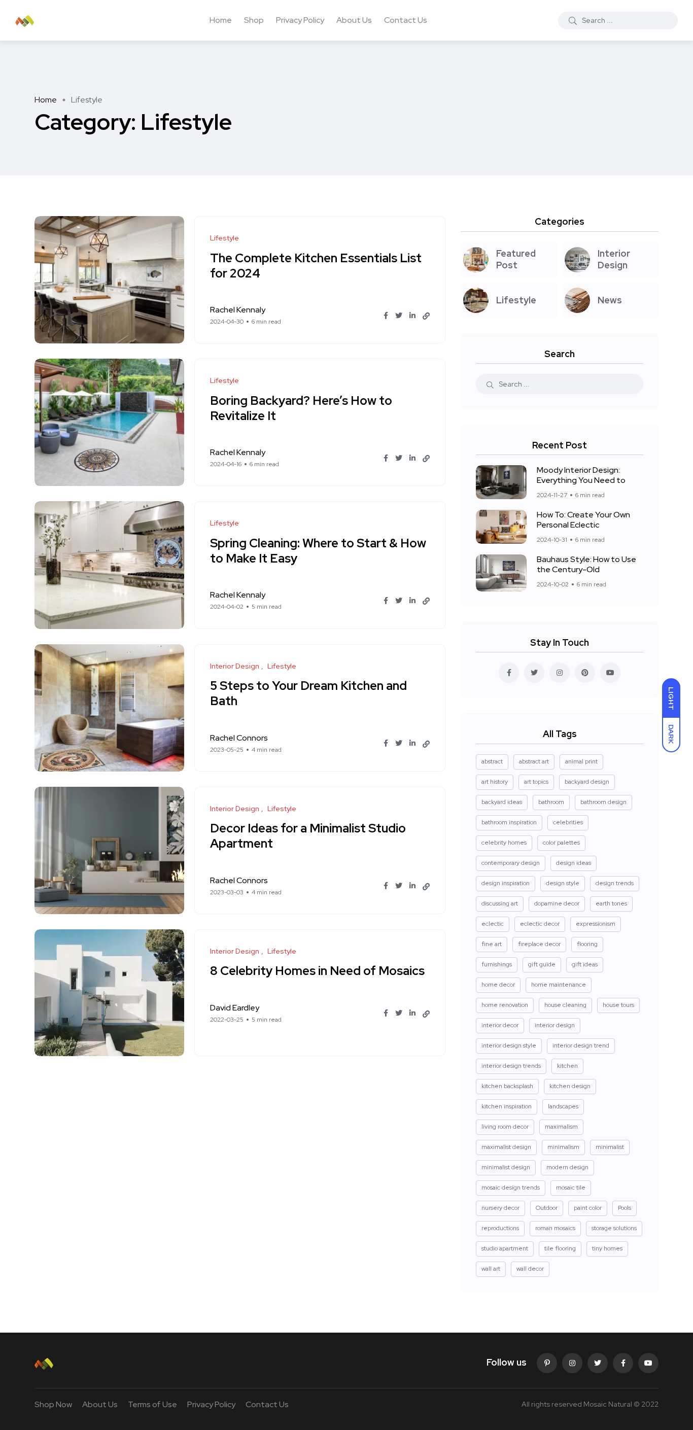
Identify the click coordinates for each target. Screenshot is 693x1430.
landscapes (563, 1106)
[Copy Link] (426, 316)
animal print (581, 761)
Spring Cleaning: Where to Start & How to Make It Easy (318, 550)
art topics (536, 782)
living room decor (505, 1127)
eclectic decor (540, 924)
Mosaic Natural (607, 1404)
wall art (490, 1269)
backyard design (587, 782)
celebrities (568, 822)
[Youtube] (648, 1363)
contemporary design (510, 863)
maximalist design (506, 1147)
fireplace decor (539, 944)
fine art (491, 944)
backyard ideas (501, 802)
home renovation (504, 1005)
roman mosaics (555, 1228)
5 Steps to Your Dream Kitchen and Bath (308, 693)
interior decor (499, 1025)
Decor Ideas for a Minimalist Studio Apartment (308, 836)
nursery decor (500, 1208)
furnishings (496, 964)
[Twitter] (597, 1363)
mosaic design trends (510, 1187)
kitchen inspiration (506, 1106)
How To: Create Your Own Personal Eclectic (583, 519)
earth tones (611, 903)
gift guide (542, 964)
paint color (588, 1208)
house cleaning (565, 1005)
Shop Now (53, 1404)
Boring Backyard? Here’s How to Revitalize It (301, 408)
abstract (492, 761)
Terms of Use (152, 1404)
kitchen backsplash (507, 1086)
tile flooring (560, 1248)
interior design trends (511, 1066)
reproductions (500, 1228)
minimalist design (505, 1167)
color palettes (561, 843)
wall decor (530, 1269)
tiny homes (607, 1248)
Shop (254, 20)
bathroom (551, 802)
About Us (354, 20)
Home (221, 20)
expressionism (595, 924)
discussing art (499, 903)
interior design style (508, 1045)
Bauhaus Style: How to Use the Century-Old (586, 564)
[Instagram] (572, 1363)
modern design (567, 1167)
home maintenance (558, 985)
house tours (618, 1005)
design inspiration (505, 883)
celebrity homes (504, 843)
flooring (587, 944)
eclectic (492, 924)
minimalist (610, 1147)
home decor (498, 985)
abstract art (534, 761)
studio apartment (504, 1248)
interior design (555, 1025)
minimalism (563, 1147)
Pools (624, 1208)
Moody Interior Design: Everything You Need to (581, 475)
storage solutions (614, 1228)
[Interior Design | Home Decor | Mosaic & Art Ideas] (24, 20)
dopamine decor (556, 903)
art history (494, 782)
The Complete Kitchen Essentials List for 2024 (316, 265)
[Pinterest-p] (547, 1363)
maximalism (561, 1127)
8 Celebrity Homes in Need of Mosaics (317, 971)
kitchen (567, 1066)
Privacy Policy (300, 20)
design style (562, 883)
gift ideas (585, 964)
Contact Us (405, 20)
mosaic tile (570, 1187)
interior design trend (580, 1045)
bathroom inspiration (509, 822)
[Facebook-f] (623, 1363)
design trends (615, 883)
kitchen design (570, 1086)
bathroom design (603, 802)
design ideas (573, 863)
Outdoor (547, 1208)
